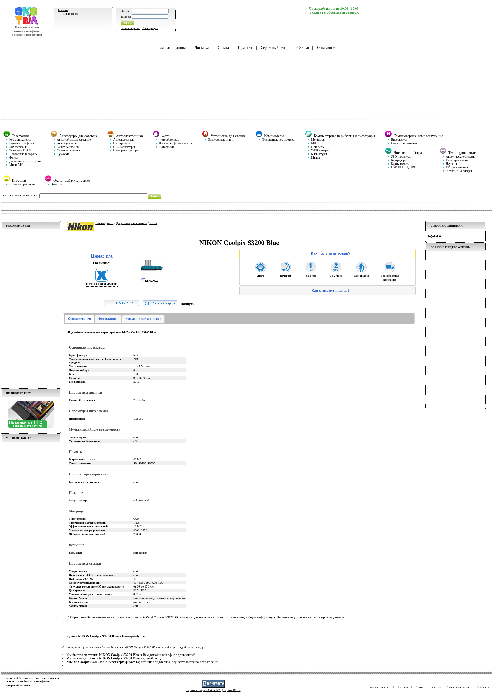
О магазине (326, 48)
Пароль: (126, 16)
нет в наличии (102, 283)
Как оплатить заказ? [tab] (331, 290)
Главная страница (172, 48)
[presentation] (79, 319)
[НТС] (31, 426)
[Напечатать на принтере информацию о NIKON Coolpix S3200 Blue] (160, 305)
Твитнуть (187, 304)
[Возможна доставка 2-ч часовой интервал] (336, 270)
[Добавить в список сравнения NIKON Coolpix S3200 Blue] (121, 303)
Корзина (63, 10)
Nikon (153, 223)
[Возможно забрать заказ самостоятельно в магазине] (361, 270)
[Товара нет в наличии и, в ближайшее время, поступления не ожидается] (101, 280)
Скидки (303, 48)
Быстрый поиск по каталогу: (19, 195)
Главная (100, 223)
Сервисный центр (274, 48)
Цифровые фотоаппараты (131, 223)
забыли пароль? (130, 28)
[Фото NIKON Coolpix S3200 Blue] (152, 274)
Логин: (125, 11)
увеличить (151, 279)
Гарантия (245, 48)
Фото (110, 223)
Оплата (223, 48)
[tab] (79, 319)
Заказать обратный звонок (334, 12)
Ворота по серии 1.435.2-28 (203, 690)
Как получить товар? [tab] (330, 253)
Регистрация (150, 28)
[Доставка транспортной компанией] (390, 270)
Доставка (202, 48)
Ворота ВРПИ (232, 690)
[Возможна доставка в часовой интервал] (311, 270)
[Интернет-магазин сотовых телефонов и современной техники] (27, 23)
